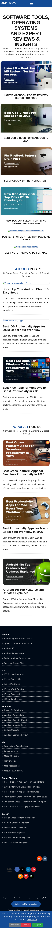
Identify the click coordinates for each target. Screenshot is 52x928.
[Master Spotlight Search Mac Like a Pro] (26, 231)
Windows (6, 706)
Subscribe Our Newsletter (26, 904)
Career (5, 814)
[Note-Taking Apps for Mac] (26, 247)
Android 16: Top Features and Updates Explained (23, 591)
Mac (4, 742)
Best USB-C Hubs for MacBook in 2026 (26, 139)
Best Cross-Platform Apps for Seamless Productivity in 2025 (23, 472)
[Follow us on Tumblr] (44, 858)
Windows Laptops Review (16, 735)
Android (6, 634)
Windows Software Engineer (17, 837)
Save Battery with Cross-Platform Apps (22, 787)
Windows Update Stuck (15, 725)
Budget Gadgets (11, 730)
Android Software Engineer (16, 822)
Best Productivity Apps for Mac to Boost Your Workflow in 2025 (26, 530)
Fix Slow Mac (10, 761)
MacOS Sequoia (11, 756)
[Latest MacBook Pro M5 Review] (26, 89)
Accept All (37, 925)
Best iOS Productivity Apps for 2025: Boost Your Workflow (24, 328)
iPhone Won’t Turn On (14, 689)
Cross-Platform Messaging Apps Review (22, 806)
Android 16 (9, 648)
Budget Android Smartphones (17, 658)
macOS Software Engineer (16, 842)
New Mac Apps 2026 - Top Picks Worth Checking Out (26, 222)
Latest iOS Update (12, 684)
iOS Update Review (13, 699)
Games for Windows (13, 710)
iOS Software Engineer (14, 832)
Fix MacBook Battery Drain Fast (26, 180)
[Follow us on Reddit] (39, 858)
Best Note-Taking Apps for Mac (26, 252)
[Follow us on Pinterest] (33, 869)
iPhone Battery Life (13, 679)
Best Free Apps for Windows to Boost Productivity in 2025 (24, 389)
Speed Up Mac (11, 751)
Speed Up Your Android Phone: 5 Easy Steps (25, 290)
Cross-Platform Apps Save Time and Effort (24, 782)
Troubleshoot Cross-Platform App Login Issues (25, 796)
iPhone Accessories (13, 694)
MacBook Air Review (13, 771)
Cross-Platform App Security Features (21, 792)
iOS (4, 670)
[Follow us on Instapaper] (31, 876)
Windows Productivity (14, 715)
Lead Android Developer (15, 827)
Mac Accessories (12, 766)
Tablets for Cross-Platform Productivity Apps (25, 801)
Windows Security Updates (16, 720)
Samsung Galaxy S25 (14, 663)
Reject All (26, 925)
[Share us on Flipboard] (26, 876)
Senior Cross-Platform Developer (19, 818)
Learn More (32, 919)
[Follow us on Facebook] (17, 869)
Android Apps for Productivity (18, 638)
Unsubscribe (18, 910)
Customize (15, 925)
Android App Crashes (14, 653)
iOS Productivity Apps (14, 674)
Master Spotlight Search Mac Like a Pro (26, 238)
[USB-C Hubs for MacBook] (26, 132)
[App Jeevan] (9, 3)
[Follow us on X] (22, 869)
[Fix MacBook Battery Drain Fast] (26, 175)
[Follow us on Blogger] (20, 876)
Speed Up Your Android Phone (18, 643)
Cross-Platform (10, 778)
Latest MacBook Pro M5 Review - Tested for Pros (26, 96)
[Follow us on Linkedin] (28, 869)
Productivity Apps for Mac (16, 746)
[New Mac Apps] (26, 215)
